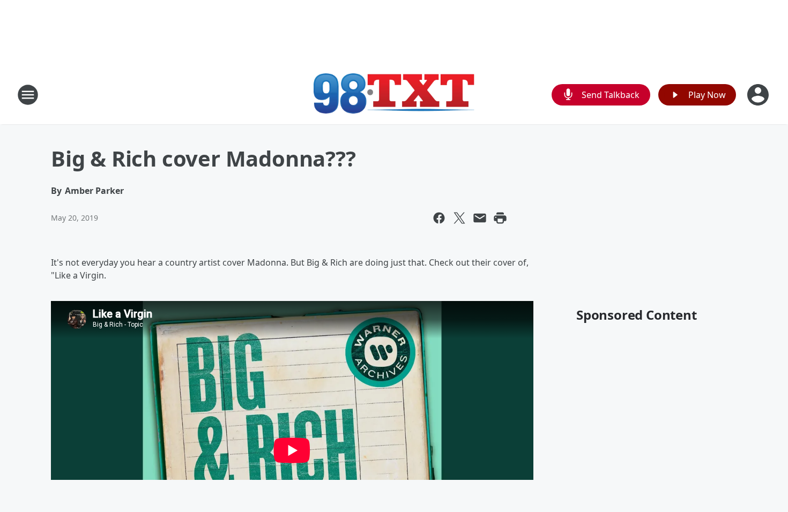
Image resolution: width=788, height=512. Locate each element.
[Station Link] (394, 94)
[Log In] (759, 95)
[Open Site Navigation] (28, 95)
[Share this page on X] (459, 217)
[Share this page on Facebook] (439, 217)
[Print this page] (500, 217)
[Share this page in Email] (479, 217)
